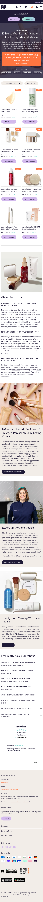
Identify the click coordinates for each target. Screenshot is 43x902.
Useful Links (6, 836)
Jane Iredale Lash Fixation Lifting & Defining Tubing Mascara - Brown (10, 228)
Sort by (29, 83)
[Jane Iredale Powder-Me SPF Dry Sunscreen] (11, 137)
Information (6, 831)
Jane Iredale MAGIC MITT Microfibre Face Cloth (31, 228)
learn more (8, 645)
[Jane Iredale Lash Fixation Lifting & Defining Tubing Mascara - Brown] (11, 214)
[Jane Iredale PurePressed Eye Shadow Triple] (32, 137)
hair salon (26, 802)
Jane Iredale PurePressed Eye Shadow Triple (31, 150)
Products (13, 19)
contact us (16, 370)
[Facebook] (2, 847)
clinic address (15, 802)
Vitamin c (37, 73)
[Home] (2, 871)
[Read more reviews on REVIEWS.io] (22, 738)
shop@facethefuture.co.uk (9, 789)
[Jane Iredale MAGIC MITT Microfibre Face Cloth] (32, 214)
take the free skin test (12, 562)
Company (5, 826)
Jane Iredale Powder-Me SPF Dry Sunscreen (9, 150)
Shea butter (27, 73)
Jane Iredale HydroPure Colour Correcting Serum (30, 111)
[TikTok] (10, 847)
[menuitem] (2, 847)
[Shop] (41, 7)
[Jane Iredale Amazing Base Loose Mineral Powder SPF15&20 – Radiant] (32, 176)
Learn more (29, 19)
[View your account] (17, 7)
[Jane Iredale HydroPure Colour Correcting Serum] (32, 97)
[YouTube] (14, 847)
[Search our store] (21, 7)
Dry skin (17, 73)
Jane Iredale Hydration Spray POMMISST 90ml (9, 190)
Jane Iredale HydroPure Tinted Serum (9, 111)
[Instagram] (6, 847)
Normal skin (6, 73)
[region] (21, 751)
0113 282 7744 (5, 782)
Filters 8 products (10, 83)
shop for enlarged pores (13, 471)
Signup (6, 818)
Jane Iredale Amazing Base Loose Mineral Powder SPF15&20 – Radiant (31, 190)
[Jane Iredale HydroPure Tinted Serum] (11, 97)
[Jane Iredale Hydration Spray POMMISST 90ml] (11, 176)
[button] (3, 751)
